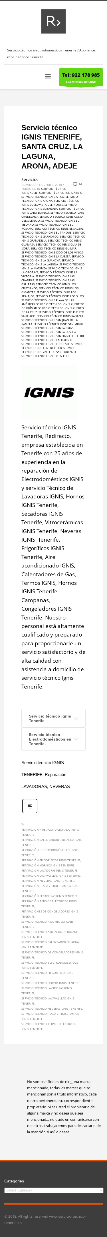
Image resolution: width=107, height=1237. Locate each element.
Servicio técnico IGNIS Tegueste (45, 344)
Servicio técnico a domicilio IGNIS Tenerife (47, 924)
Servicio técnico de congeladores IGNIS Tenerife (52, 954)
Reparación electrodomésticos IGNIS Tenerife (49, 852)
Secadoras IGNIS (42, 513)
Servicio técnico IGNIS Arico (42, 197)
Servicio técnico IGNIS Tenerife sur (52, 346)
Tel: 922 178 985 (81, 75)
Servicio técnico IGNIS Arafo (60, 193)
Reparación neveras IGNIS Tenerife (47, 881)
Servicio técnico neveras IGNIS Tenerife (51, 1009)
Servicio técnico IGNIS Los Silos (60, 296)
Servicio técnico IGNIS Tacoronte (47, 340)
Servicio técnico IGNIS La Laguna (47, 262)
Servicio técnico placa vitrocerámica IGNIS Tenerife (50, 1016)
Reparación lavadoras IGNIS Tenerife (49, 870)
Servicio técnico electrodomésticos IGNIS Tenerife (49, 965)
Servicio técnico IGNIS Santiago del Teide (53, 336)
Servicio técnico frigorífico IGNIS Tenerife (47, 975)
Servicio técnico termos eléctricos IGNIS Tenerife (48, 1026)
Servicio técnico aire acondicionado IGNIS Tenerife (49, 934)
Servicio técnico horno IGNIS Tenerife (50, 983)
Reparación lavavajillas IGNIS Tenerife (50, 876)
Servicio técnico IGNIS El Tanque (46, 232)
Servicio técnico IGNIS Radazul (60, 316)
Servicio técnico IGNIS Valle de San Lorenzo (48, 350)
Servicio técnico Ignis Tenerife (50, 718)
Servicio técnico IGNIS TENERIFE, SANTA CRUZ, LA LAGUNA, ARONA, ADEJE (52, 146)
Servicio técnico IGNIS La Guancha (52, 258)
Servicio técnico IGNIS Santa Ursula (48, 332)
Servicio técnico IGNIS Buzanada (49, 207)
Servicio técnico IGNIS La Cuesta (45, 256)
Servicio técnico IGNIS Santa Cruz (47, 328)
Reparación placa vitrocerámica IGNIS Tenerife (50, 888)
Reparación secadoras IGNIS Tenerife (49, 896)
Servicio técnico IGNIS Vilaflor (44, 356)
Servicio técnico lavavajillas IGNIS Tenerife (47, 1000)
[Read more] (29, 812)
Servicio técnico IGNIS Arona (49, 199)
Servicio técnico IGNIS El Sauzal (59, 228)
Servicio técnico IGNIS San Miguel (59, 324)
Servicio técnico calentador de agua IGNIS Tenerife (50, 944)
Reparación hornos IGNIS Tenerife (47, 865)
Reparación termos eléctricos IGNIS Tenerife (48, 903)
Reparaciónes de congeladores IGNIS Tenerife (49, 913)
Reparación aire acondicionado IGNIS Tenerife (50, 832)
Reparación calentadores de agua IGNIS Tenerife (51, 842)
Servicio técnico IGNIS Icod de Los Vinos (52, 252)
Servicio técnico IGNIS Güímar (53, 248)
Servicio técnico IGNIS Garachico (53, 234)
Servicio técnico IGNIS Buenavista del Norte (50, 203)
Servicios (29, 179)
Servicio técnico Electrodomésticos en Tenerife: (50, 739)
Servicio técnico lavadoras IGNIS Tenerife (46, 990)
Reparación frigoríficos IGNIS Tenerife (50, 860)
